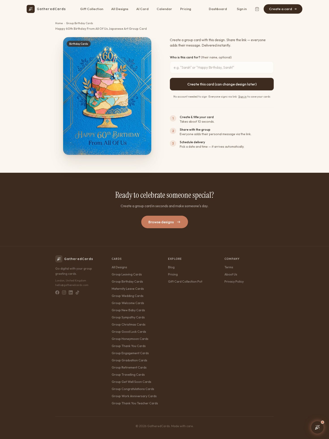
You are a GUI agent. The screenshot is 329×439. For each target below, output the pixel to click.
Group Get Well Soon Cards (131, 382)
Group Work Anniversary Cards (134, 396)
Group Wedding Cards (127, 296)
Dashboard (218, 9)
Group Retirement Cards (129, 367)
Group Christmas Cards (128, 324)
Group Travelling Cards (128, 375)
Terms (228, 267)
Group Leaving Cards (127, 274)
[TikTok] (77, 292)
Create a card (280, 9)
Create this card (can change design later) (221, 84)
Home (59, 23)
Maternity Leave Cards (128, 289)
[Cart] (257, 9)
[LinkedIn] (71, 292)
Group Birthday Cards (79, 23)
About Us (230, 274)
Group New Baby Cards (128, 310)
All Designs (119, 9)
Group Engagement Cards (130, 353)
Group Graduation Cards (129, 360)
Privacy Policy (234, 281)
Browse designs (161, 222)
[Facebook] (57, 292)
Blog (171, 267)
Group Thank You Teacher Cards (135, 403)
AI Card (142, 9)
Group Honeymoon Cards (130, 339)
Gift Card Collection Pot (185, 281)
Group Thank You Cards (129, 346)
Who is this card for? (201, 57)
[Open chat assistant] (317, 427)
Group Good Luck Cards (129, 332)
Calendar (164, 9)
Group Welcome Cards (128, 303)
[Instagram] (64, 292)
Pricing (185, 9)
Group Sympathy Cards (128, 317)
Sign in (242, 9)
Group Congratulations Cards (133, 389)
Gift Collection (91, 9)
